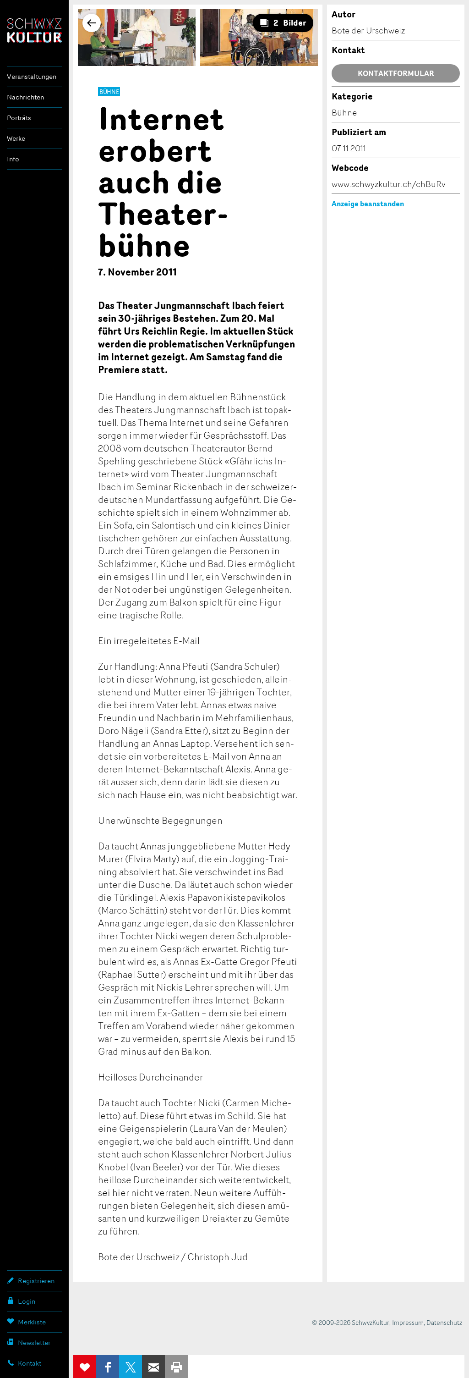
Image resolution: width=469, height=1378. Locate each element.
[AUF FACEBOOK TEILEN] (107, 1366)
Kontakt (29, 1363)
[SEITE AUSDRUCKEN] (176, 1366)
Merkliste (32, 1322)
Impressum (408, 1322)
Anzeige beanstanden (368, 203)
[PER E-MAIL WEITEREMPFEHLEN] (153, 1366)
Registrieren (36, 1280)
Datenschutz (444, 1322)
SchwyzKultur (34, 30)
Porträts (19, 117)
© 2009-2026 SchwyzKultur (350, 1322)
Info (13, 159)
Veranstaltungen (31, 76)
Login (26, 1301)
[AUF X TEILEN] (130, 1366)
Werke (16, 138)
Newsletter (34, 1342)
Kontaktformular (396, 73)
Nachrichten (25, 97)
